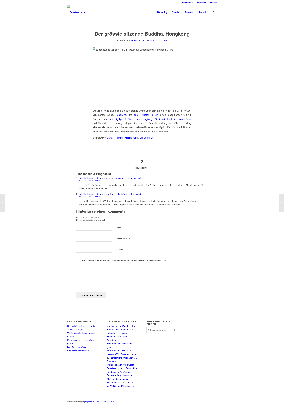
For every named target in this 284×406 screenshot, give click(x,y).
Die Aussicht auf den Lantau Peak (172, 119)
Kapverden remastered (78, 350)
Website (120, 249)
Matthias (163, 40)
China (151, 40)
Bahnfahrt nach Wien (77, 347)
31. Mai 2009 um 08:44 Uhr (89, 180)
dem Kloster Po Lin (146, 114)
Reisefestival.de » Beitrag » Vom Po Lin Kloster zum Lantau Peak (110, 177)
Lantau (142, 137)
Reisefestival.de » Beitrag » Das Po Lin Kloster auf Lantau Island (110, 193)
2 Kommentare (137, 40)
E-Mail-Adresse (124, 238)
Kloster (128, 137)
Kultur (135, 137)
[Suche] (213, 12)
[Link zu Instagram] (68, 2)
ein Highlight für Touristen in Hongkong (131, 119)
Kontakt (213, 2)
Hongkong (120, 114)
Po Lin (150, 137)
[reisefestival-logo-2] (76, 12)
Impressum (201, 2)
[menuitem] (188, 2)
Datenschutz (187, 2)
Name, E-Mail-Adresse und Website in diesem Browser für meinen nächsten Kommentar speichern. (123, 260)
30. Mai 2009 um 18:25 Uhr (89, 196)
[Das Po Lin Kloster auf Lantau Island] (2, 203)
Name (120, 227)
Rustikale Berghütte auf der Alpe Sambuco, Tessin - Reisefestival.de (120, 379)
